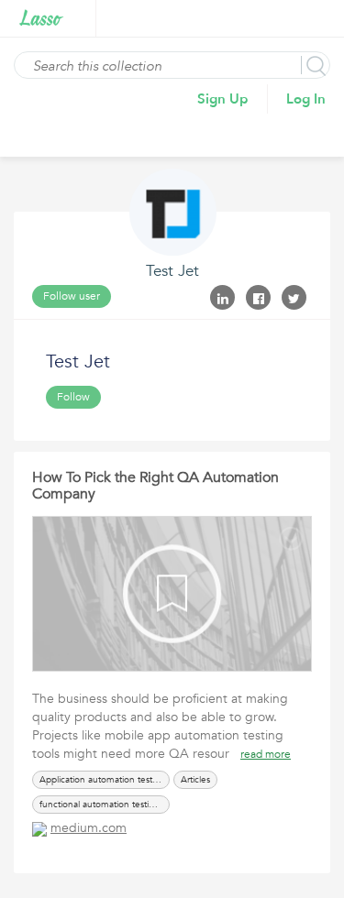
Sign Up (223, 99)
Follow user (71, 296)
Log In (306, 99)
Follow (73, 396)
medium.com (88, 828)
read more (265, 754)
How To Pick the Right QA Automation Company (155, 485)
